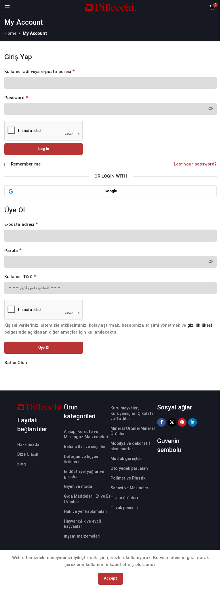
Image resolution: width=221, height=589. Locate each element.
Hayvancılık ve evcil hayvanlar (82, 524)
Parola (13, 250)
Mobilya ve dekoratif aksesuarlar (130, 446)
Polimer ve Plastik (127, 478)
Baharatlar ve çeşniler (85, 447)
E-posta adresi (21, 224)
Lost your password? (195, 164)
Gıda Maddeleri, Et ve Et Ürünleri (87, 499)
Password (16, 98)
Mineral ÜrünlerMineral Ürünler (132, 431)
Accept (110, 578)
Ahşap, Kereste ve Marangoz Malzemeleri (86, 434)
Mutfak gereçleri (126, 459)
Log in (43, 149)
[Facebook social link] (161, 422)
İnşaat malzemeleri (82, 536)
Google (110, 191)
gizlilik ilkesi (199, 325)
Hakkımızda (28, 445)
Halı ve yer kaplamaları (85, 512)
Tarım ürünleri (124, 498)
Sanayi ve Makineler (129, 488)
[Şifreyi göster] (211, 109)
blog (21, 464)
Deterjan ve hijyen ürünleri (81, 459)
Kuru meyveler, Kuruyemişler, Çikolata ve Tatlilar (132, 413)
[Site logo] (110, 6)
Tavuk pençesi (124, 508)
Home (10, 33)
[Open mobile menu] (7, 7)
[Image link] (40, 406)
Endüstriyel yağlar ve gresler (84, 474)
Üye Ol (43, 348)
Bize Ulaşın (27, 454)
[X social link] (171, 422)
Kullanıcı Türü (20, 277)
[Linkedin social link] (192, 422)
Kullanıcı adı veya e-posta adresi (39, 71)
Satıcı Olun (15, 362)
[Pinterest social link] (182, 422)
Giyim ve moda (78, 487)
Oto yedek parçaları (129, 468)
